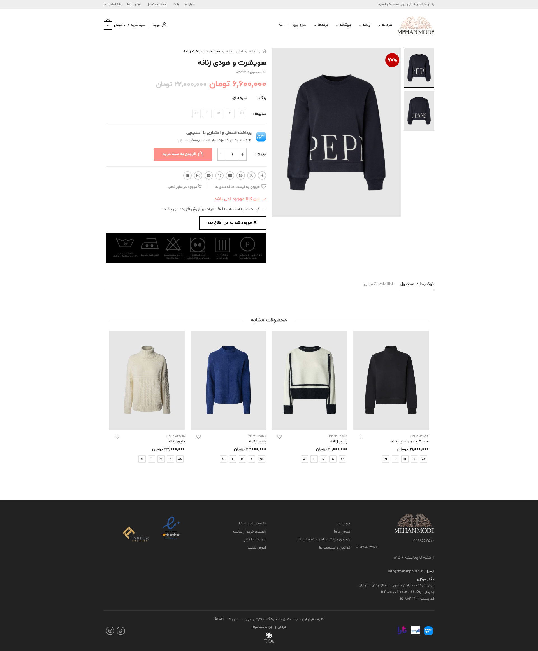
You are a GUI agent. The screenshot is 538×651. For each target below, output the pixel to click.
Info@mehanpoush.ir (405, 571)
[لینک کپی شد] (187, 175)
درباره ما (189, 4)
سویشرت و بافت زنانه (201, 51)
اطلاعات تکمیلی (378, 284)
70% (392, 60)
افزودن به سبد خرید (179, 154)
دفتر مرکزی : (424, 579)
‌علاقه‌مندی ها (113, 4)
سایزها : (259, 114)
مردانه (387, 25)
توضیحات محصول (417, 284)
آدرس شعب (257, 547)
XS (342, 459)
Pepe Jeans (419, 436)
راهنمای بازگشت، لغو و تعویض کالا (323, 539)
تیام (255, 627)
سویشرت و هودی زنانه (410, 441)
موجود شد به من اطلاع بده (229, 222)
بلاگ (176, 4)
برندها (323, 25)
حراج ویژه (299, 25)
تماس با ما (134, 4)
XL (386, 459)
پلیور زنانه (338, 441)
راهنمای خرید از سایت (249, 531)
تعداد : (260, 154)
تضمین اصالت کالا (252, 523)
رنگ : (261, 98)
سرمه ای (239, 98)
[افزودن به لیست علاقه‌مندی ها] (361, 436)
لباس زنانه (234, 51)
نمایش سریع (391, 422)
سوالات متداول (157, 4)
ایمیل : (428, 571)
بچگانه (345, 25)
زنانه (366, 25)
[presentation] (424, 402)
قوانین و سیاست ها (334, 547)
